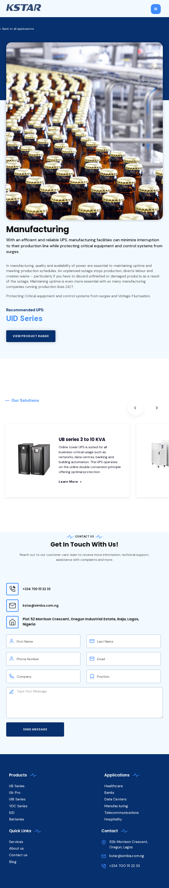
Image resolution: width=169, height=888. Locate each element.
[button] (156, 9)
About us (16, 848)
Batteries (16, 819)
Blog (12, 861)
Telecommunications (121, 812)
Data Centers (115, 799)
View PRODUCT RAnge (31, 336)
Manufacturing (116, 806)
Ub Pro (14, 792)
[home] (23, 7)
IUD (12, 812)
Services (16, 841)
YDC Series (18, 806)
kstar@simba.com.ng (41, 605)
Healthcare (113, 786)
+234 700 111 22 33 (36, 589)
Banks (109, 792)
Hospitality (113, 819)
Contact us (18, 855)
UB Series (17, 786)
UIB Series (17, 799)
